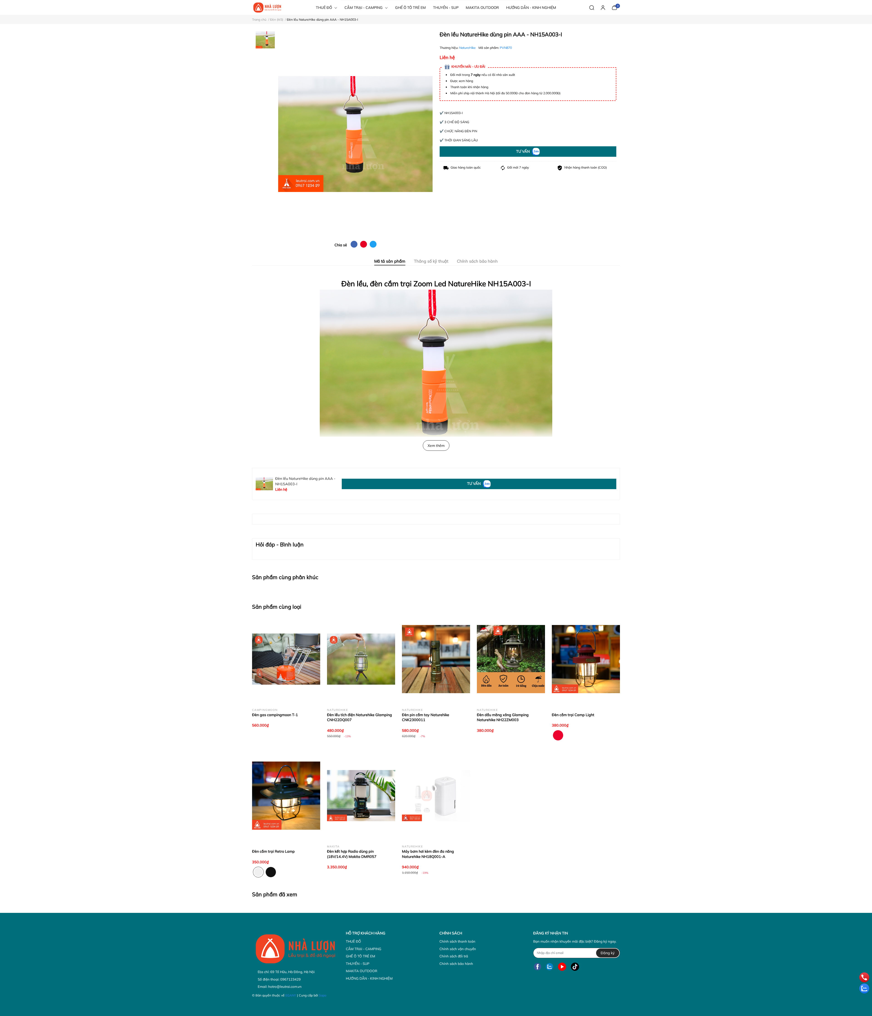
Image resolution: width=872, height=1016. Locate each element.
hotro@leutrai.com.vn (285, 986)
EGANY (290, 995)
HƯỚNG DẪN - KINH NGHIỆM (369, 978)
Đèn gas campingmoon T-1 (275, 714)
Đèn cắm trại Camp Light (573, 714)
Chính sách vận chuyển (457, 949)
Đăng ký (608, 953)
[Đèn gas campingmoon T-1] (286, 659)
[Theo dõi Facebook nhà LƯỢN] (537, 967)
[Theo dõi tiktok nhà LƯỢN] (575, 967)
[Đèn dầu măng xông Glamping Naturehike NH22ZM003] (511, 659)
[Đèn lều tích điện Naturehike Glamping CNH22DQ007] (361, 659)
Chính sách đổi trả (453, 956)
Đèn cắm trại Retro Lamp (273, 851)
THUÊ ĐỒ (353, 941)
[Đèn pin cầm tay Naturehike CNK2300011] (436, 659)
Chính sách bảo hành (456, 963)
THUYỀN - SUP (357, 963)
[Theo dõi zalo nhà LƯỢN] (549, 967)
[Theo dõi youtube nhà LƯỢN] (562, 967)
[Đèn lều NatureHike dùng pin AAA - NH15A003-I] (355, 134)
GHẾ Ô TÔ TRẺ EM (360, 956)
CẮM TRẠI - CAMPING (363, 949)
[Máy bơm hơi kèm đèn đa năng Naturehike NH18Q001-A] (436, 795)
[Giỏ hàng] (614, 7)
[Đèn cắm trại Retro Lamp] (286, 795)
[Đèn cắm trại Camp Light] (586, 659)
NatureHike (468, 48)
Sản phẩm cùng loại (276, 606)
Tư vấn (523, 151)
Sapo (322, 995)
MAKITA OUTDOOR (361, 971)
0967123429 (290, 979)
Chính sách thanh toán (457, 941)
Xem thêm (436, 445)
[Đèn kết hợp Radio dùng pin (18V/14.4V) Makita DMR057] (361, 795)
